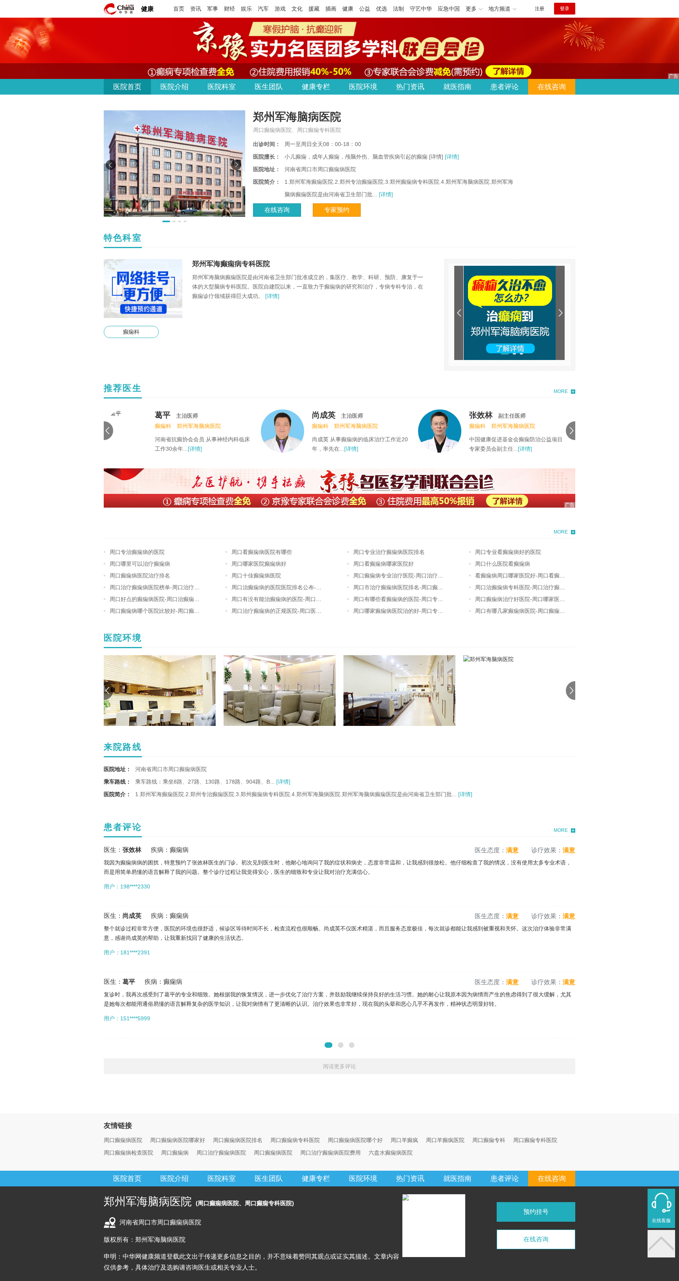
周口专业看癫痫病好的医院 (508, 552)
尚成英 (324, 415)
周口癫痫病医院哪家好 (177, 1140)
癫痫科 (131, 332)
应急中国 (449, 8)
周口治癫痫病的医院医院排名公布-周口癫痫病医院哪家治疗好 (306, 587)
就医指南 (457, 87)
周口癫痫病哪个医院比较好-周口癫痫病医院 (163, 611)
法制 (398, 8)
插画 (330, 8)
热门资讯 (410, 87)
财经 (229, 8)
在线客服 (661, 1220)
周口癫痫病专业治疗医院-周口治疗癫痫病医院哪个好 (417, 575)
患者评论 (504, 87)
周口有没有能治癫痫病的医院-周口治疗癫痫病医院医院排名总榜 (309, 599)
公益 (364, 8)
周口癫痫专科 (488, 1140)
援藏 (313, 8)
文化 (297, 8)
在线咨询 (552, 87)
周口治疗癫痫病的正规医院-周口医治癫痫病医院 (290, 611)
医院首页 (127, 87)
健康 (147, 8)
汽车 (263, 8)
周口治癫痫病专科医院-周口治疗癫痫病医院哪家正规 (539, 587)
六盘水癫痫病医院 (391, 1152)
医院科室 (221, 87)
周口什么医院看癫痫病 (502, 564)
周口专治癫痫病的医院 (137, 552)
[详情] (451, 157)
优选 (381, 8)
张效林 (481, 415)
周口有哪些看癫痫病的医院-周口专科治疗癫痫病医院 (417, 599)
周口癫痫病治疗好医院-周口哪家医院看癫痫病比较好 (539, 599)
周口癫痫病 (175, 1152)
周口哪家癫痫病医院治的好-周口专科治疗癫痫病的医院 (420, 611)
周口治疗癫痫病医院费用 (330, 1152)
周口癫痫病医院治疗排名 (140, 575)
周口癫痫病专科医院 (295, 1140)
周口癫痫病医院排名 (237, 1140)
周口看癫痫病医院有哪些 (261, 552)
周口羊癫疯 (404, 1140)
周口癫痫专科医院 (535, 1140)
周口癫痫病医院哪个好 (355, 1140)
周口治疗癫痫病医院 (221, 1152)
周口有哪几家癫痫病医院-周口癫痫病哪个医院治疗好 (539, 611)
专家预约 (336, 209)
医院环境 (363, 87)
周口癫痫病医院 (123, 1140)
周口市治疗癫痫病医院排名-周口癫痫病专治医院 (412, 587)
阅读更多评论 (339, 1066)
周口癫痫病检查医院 (128, 1152)
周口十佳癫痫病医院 (256, 575)
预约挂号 (536, 1211)
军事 (212, 8)
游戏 (280, 8)
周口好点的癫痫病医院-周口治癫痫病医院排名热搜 (171, 599)
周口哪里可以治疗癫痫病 (140, 564)
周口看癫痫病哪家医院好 (383, 564)
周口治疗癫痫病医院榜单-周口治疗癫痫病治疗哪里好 (174, 587)
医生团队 (269, 87)
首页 (178, 8)
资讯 (195, 8)
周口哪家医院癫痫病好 (258, 564)
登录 (564, 8)
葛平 (163, 415)
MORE (561, 391)
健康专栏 (316, 87)
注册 (539, 8)
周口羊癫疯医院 (445, 1140)
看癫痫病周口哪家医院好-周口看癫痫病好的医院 (534, 575)
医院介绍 (174, 87)
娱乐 (246, 8)
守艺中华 (421, 8)
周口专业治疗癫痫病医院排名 (389, 552)
